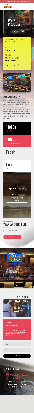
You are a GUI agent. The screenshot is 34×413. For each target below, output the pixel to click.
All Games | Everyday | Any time (17, 197)
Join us (17, 259)
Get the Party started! (12, 237)
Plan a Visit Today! (18, 31)
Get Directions (12, 66)
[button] (16, 399)
